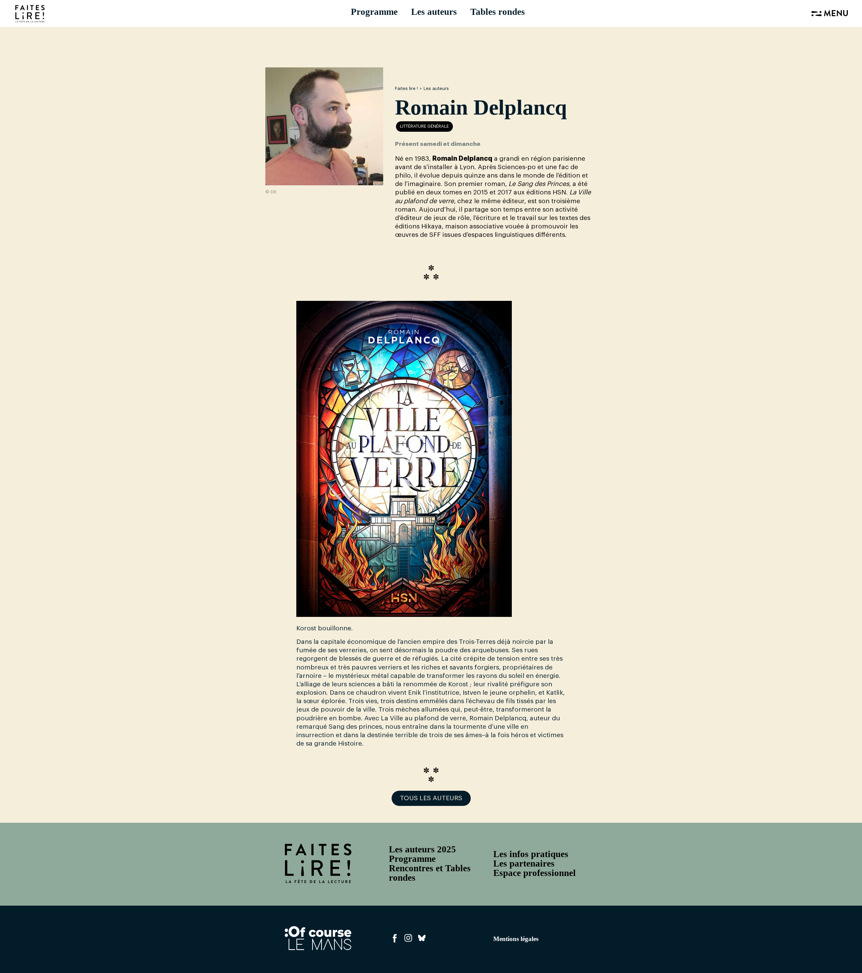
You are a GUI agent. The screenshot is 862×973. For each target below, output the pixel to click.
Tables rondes (497, 12)
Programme (374, 12)
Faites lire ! (406, 88)
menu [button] (835, 14)
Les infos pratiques (530, 854)
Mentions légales (515, 938)
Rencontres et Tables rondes (430, 873)
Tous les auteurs (431, 798)
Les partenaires (524, 863)
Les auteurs (434, 12)
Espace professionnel (534, 873)
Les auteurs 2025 (422, 849)
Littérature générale (424, 126)
